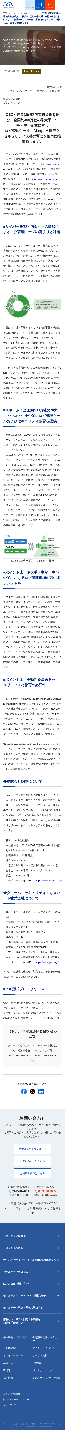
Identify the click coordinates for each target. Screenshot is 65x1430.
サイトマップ (9, 1405)
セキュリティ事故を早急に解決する (23, 1307)
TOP (5, 13)
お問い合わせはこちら (32, 1161)
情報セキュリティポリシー (16, 1399)
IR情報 (7, 1370)
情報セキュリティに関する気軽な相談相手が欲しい (21, 1321)
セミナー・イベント (43, 1347)
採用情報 (8, 1377)
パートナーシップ (42, 1370)
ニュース (15, 13)
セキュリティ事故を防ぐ (17, 1271)
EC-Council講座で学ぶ (16, 1283)
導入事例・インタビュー (17, 1337)
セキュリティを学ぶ (14, 1236)
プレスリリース (30, 13)
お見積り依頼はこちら (32, 1173)
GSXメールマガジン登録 (46, 1377)
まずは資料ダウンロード (32, 1148)
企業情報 (37, 1362)
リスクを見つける (13, 1247)
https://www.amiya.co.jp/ (44, 178)
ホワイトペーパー (13, 1355)
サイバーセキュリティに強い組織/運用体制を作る (30, 1259)
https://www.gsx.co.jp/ (47, 962)
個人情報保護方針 (11, 1394)
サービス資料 (39, 1355)
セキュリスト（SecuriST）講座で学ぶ (24, 1295)
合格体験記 (9, 1347)
